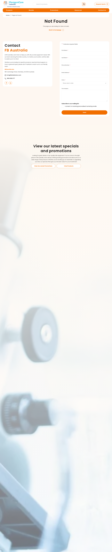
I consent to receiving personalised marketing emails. (81, 106)
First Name (65, 50)
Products (9, 10)
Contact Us (102, 10)
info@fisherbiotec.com (14, 75)
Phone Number (66, 65)
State (63, 80)
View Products (68, 166)
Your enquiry (65, 88)
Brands (31, 10)
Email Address (66, 72)
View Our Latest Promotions (43, 166)
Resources (78, 10)
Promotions (54, 10)
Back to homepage (55, 30)
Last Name (65, 57)
